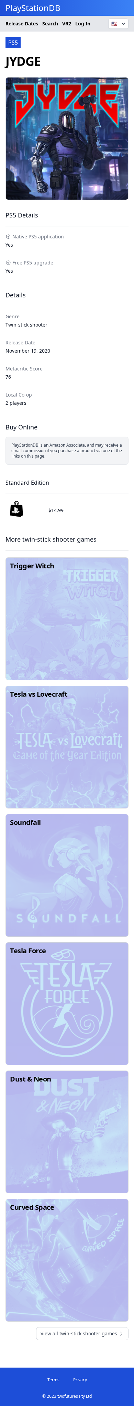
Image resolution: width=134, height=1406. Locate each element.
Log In (82, 23)
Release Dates (21, 23)
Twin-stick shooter (26, 324)
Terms (53, 1380)
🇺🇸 (114, 23)
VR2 (66, 23)
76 (8, 377)
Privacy (80, 1380)
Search (50, 23)
